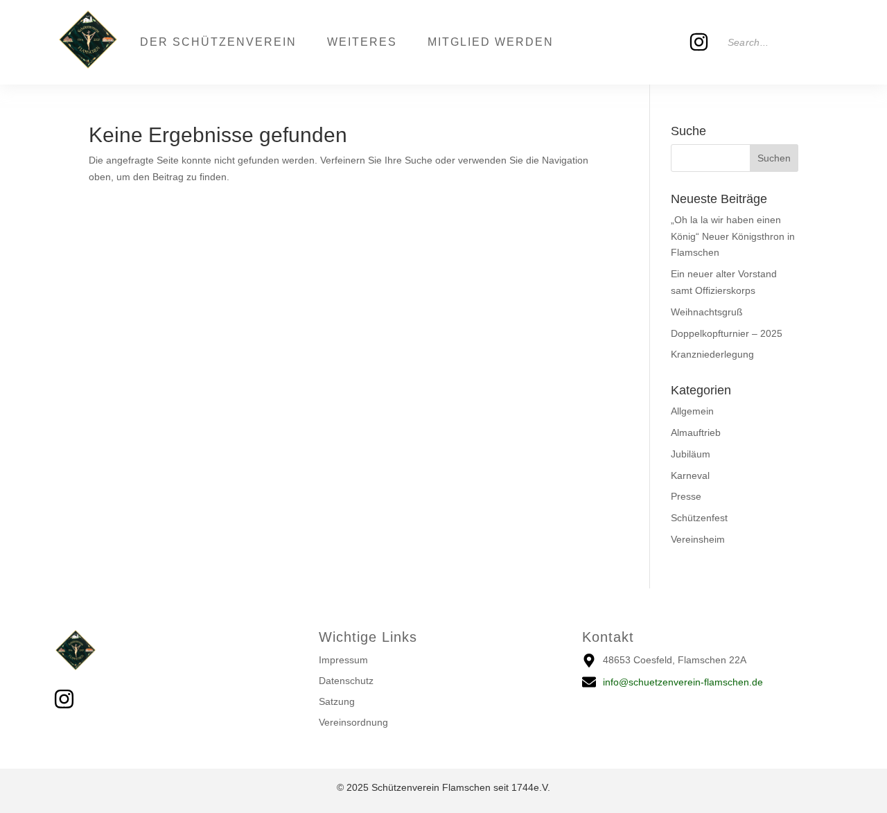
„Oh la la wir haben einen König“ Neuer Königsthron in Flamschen (733, 236)
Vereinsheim (698, 539)
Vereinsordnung (353, 722)
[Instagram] (699, 42)
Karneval (690, 475)
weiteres (362, 42)
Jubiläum (690, 454)
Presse (686, 496)
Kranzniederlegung (712, 354)
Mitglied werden (491, 42)
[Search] (813, 42)
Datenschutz (346, 680)
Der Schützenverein (218, 42)
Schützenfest (699, 517)
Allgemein (692, 411)
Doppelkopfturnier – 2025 (726, 333)
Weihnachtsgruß (707, 311)
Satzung (337, 701)
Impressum (343, 659)
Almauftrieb (696, 432)
